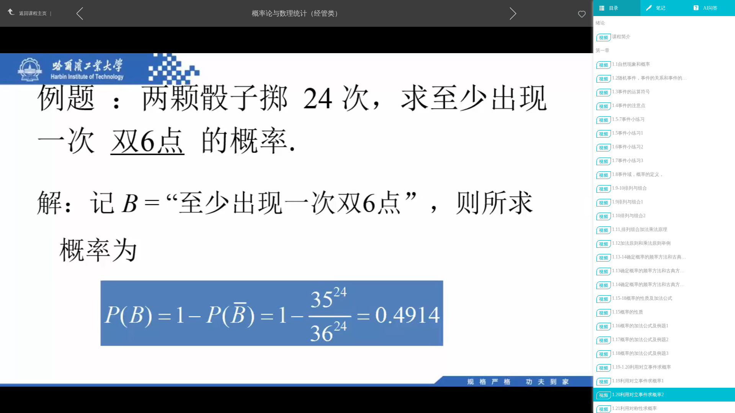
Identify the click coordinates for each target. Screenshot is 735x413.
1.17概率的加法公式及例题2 (640, 339)
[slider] (315, 407)
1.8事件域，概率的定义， (638, 174)
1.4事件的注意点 (628, 105)
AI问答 (710, 8)
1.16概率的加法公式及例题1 (640, 325)
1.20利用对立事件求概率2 (638, 394)
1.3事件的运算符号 (631, 91)
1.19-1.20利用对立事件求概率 (641, 367)
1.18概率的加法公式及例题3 (640, 353)
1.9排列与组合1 (627, 202)
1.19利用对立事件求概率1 (638, 381)
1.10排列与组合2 (628, 215)
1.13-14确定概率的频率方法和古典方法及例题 (650, 257)
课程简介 (621, 36)
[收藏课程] (582, 14)
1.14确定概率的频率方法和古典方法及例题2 (650, 284)
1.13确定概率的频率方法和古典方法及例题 (650, 270)
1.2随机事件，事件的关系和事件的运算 (650, 78)
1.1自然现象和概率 (631, 64)
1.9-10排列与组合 (629, 188)
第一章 (602, 50)
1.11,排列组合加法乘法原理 (639, 229)
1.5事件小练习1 (627, 133)
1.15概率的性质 (627, 312)
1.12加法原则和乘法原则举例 (641, 243)
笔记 (660, 8)
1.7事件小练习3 (627, 160)
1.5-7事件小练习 (628, 119)
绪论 (600, 23)
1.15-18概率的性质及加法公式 (642, 298)
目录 (613, 8)
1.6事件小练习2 (627, 147)
